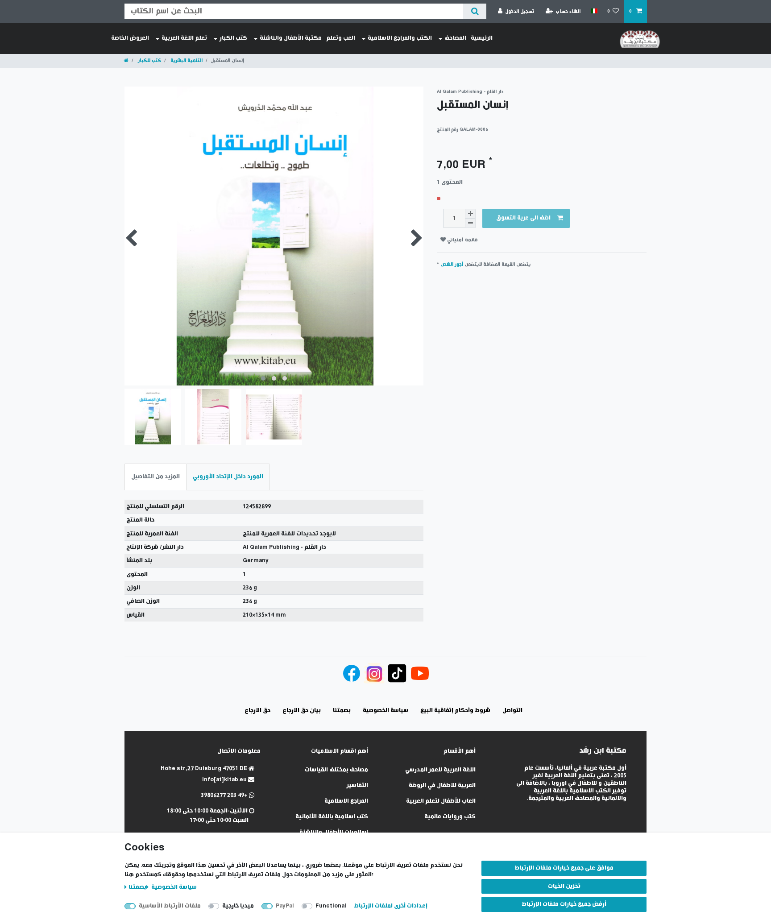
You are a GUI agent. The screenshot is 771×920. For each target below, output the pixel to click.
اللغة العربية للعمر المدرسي (440, 770)
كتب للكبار (149, 60)
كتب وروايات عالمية (450, 816)
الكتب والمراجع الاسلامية (400, 38)
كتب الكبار (233, 38)
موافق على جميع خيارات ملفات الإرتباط (563, 868)
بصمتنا (137, 887)
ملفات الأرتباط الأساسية (170, 906)
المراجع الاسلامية (346, 801)
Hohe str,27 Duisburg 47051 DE (205, 768)
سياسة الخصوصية (173, 887)
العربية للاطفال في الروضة (442, 785)
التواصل (512, 710)
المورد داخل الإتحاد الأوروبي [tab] (228, 476)
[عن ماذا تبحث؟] (474, 11)
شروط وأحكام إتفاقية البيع (455, 710)
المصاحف (455, 38)
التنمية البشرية (186, 60)
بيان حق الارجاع (301, 710)
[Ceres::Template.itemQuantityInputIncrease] (470, 214)
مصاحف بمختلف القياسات (336, 770)
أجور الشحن (451, 264)
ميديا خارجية (238, 906)
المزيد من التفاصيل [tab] (155, 476)
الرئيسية (482, 38)
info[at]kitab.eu (225, 779)
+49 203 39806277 (225, 795)
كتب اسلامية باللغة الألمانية (331, 816)
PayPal (285, 906)
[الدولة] (593, 11)
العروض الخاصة (130, 38)
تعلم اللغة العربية (184, 38)
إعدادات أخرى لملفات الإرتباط (390, 906)
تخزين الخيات (564, 886)
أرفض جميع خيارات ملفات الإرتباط (564, 904)
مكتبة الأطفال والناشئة (291, 38)
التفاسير (357, 785)
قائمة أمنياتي (462, 240)
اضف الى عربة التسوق (523, 218)
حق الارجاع (257, 710)
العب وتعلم (340, 38)
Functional (330, 906)
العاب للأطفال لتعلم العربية (441, 801)
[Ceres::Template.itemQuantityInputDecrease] (470, 223)
